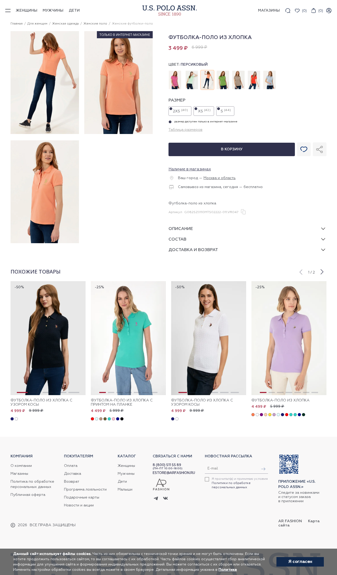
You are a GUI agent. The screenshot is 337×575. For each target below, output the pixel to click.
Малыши (125, 489)
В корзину (231, 149)
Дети (74, 10)
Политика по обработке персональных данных (32, 484)
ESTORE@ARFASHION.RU (174, 473)
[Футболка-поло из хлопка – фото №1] (45, 133)
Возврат (71, 481)
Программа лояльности (85, 489)
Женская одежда (65, 23)
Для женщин (37, 23)
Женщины (26, 10)
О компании (21, 466)
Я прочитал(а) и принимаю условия (240, 483)
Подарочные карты (81, 497)
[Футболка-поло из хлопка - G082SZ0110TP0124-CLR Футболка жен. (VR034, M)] (288, 338)
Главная (17, 23)
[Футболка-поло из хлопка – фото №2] (118, 133)
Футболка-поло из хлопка (280, 400)
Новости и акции (79, 505)
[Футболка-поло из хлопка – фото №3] (45, 242)
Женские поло (95, 23)
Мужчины (53, 10)
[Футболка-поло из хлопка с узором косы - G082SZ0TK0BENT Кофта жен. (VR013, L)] (208, 338)
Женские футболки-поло (132, 23)
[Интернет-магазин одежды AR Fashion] (168, 10)
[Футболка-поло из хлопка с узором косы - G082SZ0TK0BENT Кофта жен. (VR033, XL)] (48, 338)
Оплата (70, 466)
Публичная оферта (28, 495)
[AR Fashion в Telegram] (156, 498)
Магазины (19, 474)
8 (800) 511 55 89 (167, 465)
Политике (228, 570)
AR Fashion (290, 521)
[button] (300, 271)
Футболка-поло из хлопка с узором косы (41, 402)
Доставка (72, 474)
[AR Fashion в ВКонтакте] (165, 499)
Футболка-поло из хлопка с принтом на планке (122, 402)
